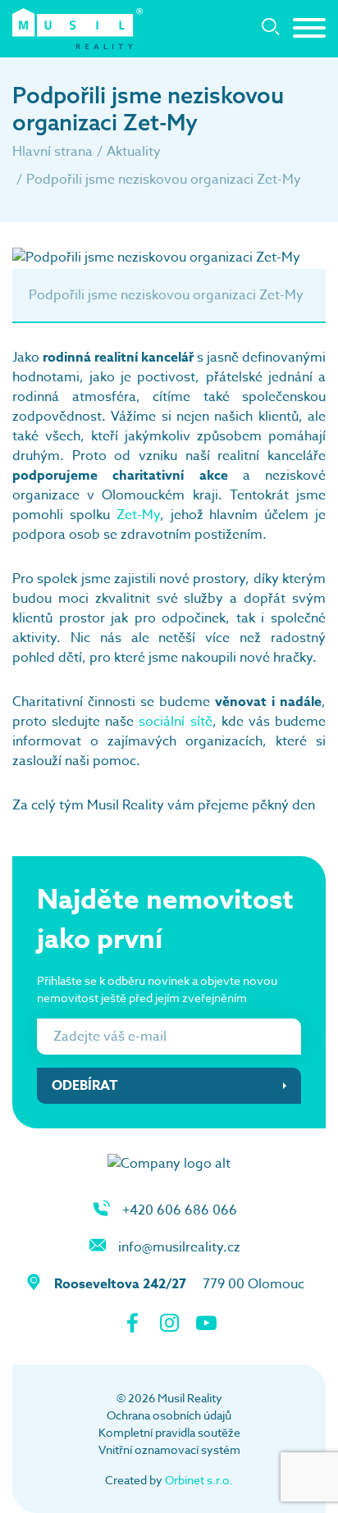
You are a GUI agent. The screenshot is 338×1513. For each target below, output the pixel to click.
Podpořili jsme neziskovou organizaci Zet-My (163, 179)
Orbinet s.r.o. (199, 1480)
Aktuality (134, 152)
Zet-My (138, 515)
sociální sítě (175, 721)
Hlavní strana (52, 152)
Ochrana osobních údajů (169, 1415)
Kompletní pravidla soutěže (169, 1432)
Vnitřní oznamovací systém (169, 1449)
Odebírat (85, 1086)
